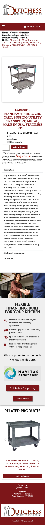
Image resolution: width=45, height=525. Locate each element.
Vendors (14, 32)
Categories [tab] (8, 258)
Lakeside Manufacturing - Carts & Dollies (15, 37)
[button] (3, 26)
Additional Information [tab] (14, 253)
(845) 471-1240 (23, 156)
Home (5, 32)
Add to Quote (19, 146)
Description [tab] (9, 170)
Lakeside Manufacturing (16, 34)
